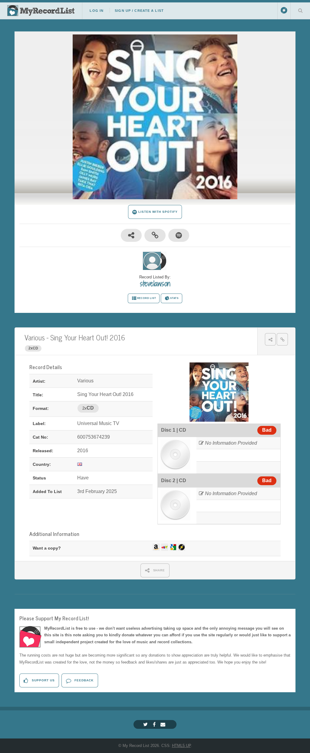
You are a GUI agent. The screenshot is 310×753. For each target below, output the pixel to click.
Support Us (43, 680)
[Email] (163, 724)
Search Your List (300, 10)
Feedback (83, 680)
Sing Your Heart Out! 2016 (87, 337)
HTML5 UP (181, 745)
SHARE (158, 570)
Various (35, 337)
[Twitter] (146, 724)
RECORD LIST (146, 298)
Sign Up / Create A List (139, 10)
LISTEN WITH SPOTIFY (157, 211)
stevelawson (155, 283)
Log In (97, 10)
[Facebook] (155, 724)
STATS (174, 298)
